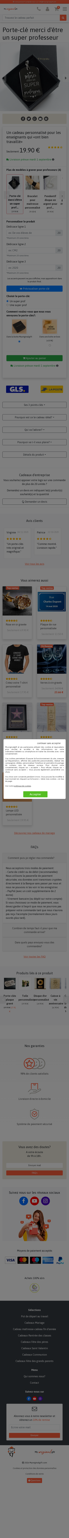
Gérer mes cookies (48, 779)
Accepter (35, 794)
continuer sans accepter (49, 743)
